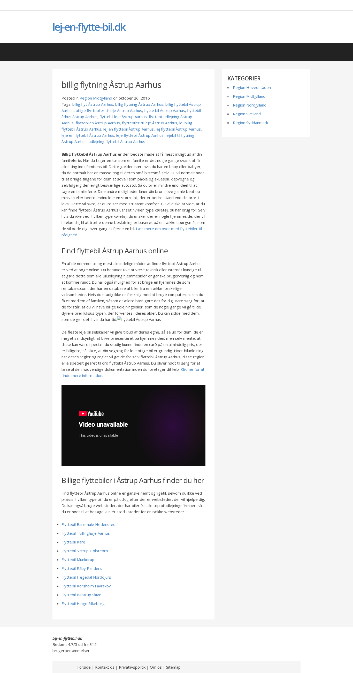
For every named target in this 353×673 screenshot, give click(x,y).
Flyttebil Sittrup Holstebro (85, 550)
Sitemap (173, 667)
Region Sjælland (247, 113)
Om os (156, 667)
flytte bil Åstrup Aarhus (164, 110)
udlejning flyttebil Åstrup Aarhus (117, 141)
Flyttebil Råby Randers (82, 568)
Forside (84, 667)
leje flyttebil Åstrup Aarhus (140, 135)
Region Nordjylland (249, 105)
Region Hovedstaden (252, 87)
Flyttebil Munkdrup (78, 559)
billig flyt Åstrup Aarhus (92, 104)
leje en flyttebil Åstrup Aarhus (88, 135)
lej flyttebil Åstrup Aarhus (178, 129)
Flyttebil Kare (73, 542)
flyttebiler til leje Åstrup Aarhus (149, 122)
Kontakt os (104, 667)
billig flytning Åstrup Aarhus (139, 104)
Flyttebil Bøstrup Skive (81, 594)
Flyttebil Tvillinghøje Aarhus (86, 533)
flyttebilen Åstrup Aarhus (98, 122)
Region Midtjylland (96, 98)
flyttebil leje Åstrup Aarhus (123, 116)
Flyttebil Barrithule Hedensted (89, 524)
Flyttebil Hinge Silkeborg (83, 603)
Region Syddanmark (250, 122)
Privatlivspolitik (132, 667)
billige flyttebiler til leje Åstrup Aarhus (109, 110)
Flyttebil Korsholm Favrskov (86, 585)
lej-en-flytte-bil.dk (88, 27)
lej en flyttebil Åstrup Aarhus (128, 129)
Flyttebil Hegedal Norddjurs (86, 577)
